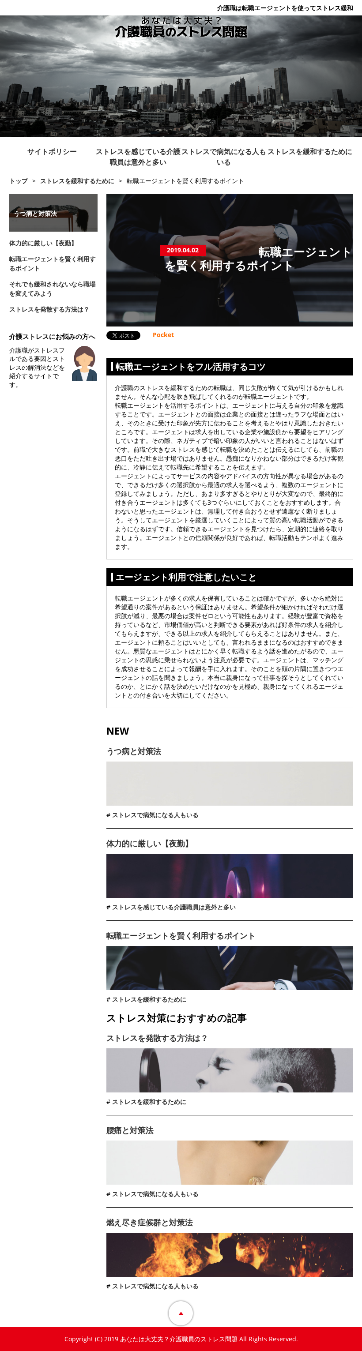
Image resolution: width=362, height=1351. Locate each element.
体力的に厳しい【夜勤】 (149, 843)
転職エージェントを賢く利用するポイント (181, 935)
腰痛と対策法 (130, 1130)
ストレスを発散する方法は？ (157, 1037)
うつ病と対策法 (134, 751)
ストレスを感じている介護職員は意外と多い (138, 156)
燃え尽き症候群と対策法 (149, 1222)
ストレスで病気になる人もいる (223, 156)
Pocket (163, 334)
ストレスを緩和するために (310, 151)
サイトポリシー (52, 151)
